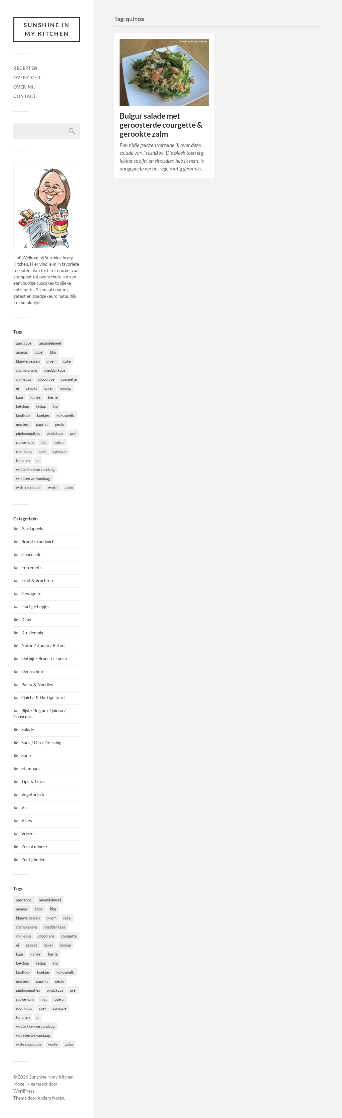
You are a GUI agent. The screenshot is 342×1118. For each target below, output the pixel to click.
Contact (24, 96)
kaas (20, 397)
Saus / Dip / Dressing (41, 742)
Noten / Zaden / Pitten (42, 645)
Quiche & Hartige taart (43, 697)
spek (42, 451)
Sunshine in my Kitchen (47, 29)
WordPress (24, 1091)
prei (73, 433)
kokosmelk (65, 415)
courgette (69, 379)
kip (55, 406)
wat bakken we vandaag (35, 469)
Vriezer (28, 833)
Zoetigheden (33, 859)
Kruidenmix (32, 632)
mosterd (22, 424)
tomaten (23, 460)
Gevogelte (31, 593)
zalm (69, 487)
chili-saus (23, 379)
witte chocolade (28, 487)
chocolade (46, 379)
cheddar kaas (54, 370)
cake (67, 361)
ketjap (41, 406)
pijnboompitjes (28, 433)
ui (37, 460)
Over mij (24, 87)
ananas (22, 352)
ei (17, 388)
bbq (53, 352)
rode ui (58, 442)
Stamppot (30, 768)
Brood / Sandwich (37, 541)
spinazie (59, 451)
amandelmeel (50, 343)
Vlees (26, 820)
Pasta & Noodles (37, 684)
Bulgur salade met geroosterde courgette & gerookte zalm (161, 124)
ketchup (22, 406)
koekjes (43, 415)
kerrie (53, 397)
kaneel (35, 397)
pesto (59, 424)
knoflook (23, 415)
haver (48, 388)
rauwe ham (25, 442)
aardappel (24, 343)
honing (65, 388)
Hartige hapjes (35, 606)
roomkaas (24, 451)
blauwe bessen (28, 361)
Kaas (26, 619)
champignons (26, 370)
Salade (27, 729)
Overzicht (27, 77)
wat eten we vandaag (33, 478)
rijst (43, 442)
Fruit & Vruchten (37, 580)
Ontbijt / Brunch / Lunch (44, 658)
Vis (24, 807)
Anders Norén (50, 1098)
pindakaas (55, 433)
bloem (51, 361)
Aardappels (32, 528)
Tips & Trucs (33, 781)
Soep (26, 755)
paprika (42, 424)
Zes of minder (34, 846)
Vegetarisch (32, 794)
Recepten (25, 68)
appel (38, 352)
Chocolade (31, 554)
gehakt (31, 388)
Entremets (31, 567)
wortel (53, 487)
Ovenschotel (33, 671)
